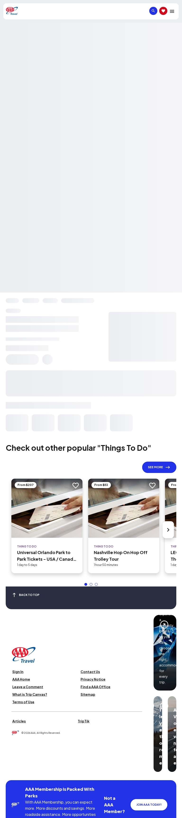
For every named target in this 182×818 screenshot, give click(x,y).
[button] (86, 584)
